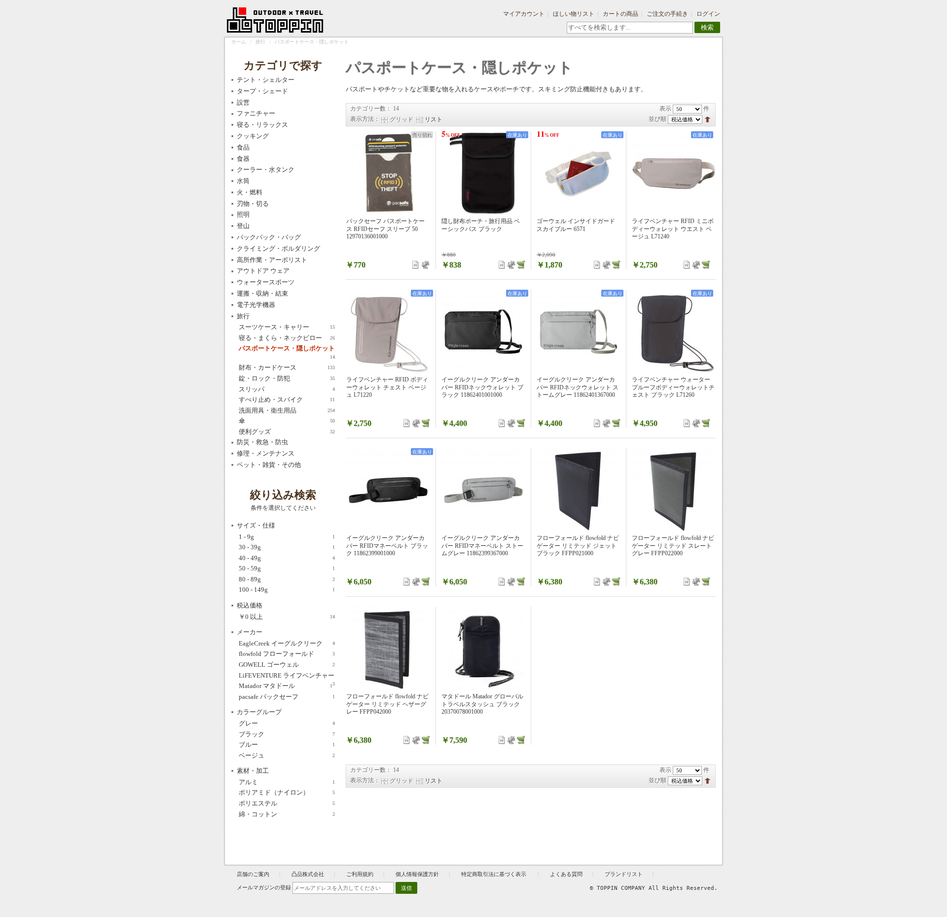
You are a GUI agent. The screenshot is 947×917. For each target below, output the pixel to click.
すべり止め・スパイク (287, 399)
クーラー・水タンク (265, 169)
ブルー (287, 744)
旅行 (260, 41)
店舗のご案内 (253, 874)
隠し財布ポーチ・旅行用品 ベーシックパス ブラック (480, 225)
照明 (243, 214)
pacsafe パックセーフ (287, 696)
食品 (243, 147)
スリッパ (287, 389)
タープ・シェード (262, 91)
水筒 (243, 181)
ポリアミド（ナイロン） (287, 792)
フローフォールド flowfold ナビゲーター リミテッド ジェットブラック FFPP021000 (578, 546)
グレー (287, 723)
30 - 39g (287, 547)
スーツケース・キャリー (287, 327)
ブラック (287, 734)
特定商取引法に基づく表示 (494, 874)
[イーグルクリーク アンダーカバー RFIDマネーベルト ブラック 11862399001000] (388, 490)
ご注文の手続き (667, 13)
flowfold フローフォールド (287, 653)
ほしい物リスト (573, 13)
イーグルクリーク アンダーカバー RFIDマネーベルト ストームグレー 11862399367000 (482, 546)
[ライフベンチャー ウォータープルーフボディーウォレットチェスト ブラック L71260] (674, 332)
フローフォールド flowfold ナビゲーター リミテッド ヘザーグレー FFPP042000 (387, 704)
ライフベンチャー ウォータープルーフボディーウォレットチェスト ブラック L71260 (673, 387)
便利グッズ (287, 431)
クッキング (253, 136)
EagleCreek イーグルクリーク (287, 643)
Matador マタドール (285, 685)
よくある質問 (566, 874)
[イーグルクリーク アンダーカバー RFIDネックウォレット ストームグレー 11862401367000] (578, 332)
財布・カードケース (287, 367)
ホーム (238, 41)
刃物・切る (253, 203)
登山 (243, 225)
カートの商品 (620, 13)
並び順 (657, 118)
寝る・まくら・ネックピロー (287, 338)
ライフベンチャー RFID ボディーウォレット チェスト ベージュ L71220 (387, 387)
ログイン (708, 13)
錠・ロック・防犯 (287, 378)
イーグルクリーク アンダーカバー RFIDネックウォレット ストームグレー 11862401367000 (578, 387)
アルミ (287, 782)
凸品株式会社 (307, 874)
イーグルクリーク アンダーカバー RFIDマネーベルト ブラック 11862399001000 (387, 546)
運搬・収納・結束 (262, 293)
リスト (433, 119)
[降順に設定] (707, 118)
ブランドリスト (624, 874)
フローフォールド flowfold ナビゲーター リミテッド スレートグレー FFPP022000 (673, 546)
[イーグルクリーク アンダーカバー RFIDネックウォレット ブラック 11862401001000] (483, 332)
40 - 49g (287, 558)
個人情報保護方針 (417, 874)
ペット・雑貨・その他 (269, 464)
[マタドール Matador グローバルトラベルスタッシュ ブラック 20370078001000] (483, 648)
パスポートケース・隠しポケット (287, 348)
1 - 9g (287, 536)
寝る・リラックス (262, 124)
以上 (287, 616)
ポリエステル (287, 803)
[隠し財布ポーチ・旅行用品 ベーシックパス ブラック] (483, 173)
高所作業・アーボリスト (272, 260)
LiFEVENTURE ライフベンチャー (287, 676)
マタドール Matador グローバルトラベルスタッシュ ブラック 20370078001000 (482, 704)
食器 (243, 158)
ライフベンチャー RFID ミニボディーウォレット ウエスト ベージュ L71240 (673, 229)
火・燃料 (249, 192)
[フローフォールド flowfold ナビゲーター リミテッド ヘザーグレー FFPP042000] (388, 648)
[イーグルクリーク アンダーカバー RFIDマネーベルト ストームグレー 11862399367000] (483, 490)
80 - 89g (287, 579)
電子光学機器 (256, 304)
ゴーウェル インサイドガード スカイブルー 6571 (576, 225)
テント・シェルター (265, 79)
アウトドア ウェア (263, 270)
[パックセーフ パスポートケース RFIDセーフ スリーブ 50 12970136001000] (388, 173)
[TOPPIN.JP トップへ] (275, 21)
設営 (243, 102)
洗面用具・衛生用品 (287, 410)
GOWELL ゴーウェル (287, 664)
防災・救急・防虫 (262, 442)
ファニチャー (256, 113)
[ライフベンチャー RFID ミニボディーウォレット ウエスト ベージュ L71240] (674, 173)
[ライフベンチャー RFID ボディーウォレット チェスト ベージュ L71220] (388, 332)
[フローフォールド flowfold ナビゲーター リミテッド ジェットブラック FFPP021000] (578, 490)
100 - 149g (287, 589)
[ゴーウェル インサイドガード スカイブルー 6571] (578, 173)
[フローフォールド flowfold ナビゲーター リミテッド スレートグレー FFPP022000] (674, 490)
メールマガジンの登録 (264, 887)
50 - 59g (287, 568)
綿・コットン (287, 814)
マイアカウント (524, 13)
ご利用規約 (359, 874)
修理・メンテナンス (265, 453)
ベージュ (287, 755)
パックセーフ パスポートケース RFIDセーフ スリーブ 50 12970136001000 (385, 229)
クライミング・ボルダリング (278, 248)
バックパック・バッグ (269, 237)
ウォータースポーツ (265, 282)
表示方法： (365, 118)
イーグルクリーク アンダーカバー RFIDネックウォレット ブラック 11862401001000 (482, 387)
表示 (665, 108)
